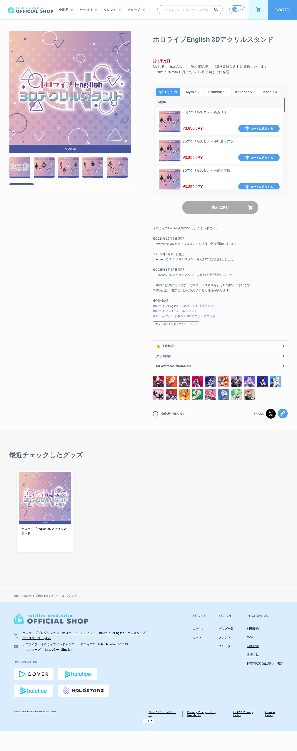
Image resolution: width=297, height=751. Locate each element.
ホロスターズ (136, 632)
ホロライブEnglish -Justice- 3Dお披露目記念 (183, 306)
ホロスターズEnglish (36, 638)
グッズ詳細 (163, 356)
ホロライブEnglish (111, 632)
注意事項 (168, 346)
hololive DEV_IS (117, 644)
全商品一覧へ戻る (173, 414)
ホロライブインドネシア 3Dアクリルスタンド (184, 316)
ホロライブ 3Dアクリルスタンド (175, 311)
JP (239, 9)
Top (16, 596)
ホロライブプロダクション (40, 632)
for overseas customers (173, 366)
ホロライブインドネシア (79, 632)
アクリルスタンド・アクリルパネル (176, 324)
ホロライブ (30, 644)
